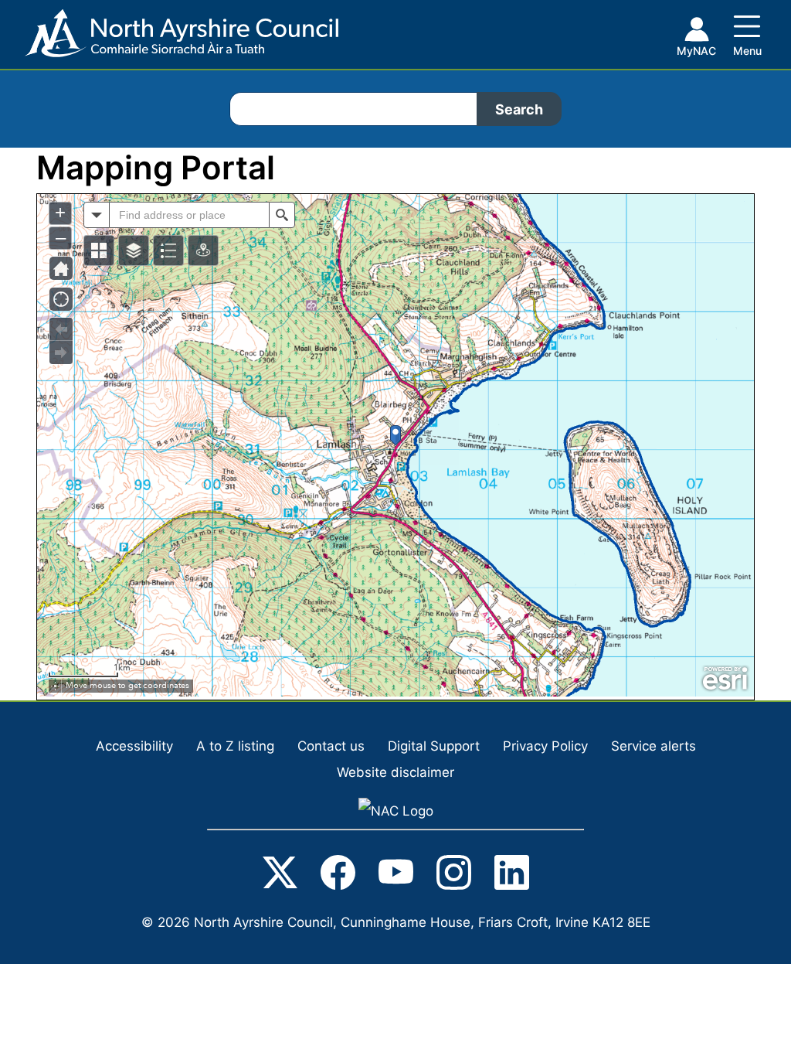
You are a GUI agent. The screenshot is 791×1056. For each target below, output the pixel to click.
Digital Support (434, 746)
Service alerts (653, 746)
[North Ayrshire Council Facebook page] (338, 875)
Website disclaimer (395, 772)
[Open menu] (747, 32)
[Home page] (169, 39)
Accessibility (134, 746)
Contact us (331, 746)
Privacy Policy (545, 746)
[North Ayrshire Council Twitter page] (280, 875)
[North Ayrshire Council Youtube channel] (396, 875)
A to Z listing (235, 746)
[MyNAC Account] (696, 39)
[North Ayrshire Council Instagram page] (453, 875)
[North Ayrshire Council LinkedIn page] (511, 875)
